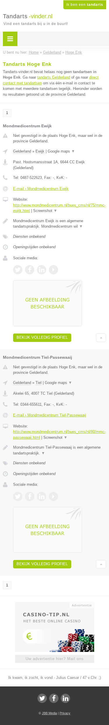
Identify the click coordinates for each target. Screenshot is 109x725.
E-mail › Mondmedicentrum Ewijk (41, 188)
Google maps (61, 151)
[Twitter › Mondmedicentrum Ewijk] (17, 269)
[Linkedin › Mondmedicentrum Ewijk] (41, 269)
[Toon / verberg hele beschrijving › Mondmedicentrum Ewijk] (59, 223)
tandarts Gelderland (53, 77)
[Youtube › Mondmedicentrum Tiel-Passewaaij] (53, 496)
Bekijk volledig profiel (42, 337)
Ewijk (39, 151)
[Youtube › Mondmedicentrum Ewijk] (53, 269)
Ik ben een (84, 5)
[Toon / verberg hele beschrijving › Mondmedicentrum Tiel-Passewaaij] (59, 450)
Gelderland (22, 151)
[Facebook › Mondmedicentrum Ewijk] (29, 269)
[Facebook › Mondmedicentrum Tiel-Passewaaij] (29, 496)
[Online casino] (54, 605)
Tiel (38, 382)
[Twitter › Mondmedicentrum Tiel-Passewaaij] (17, 496)
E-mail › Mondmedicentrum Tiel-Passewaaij (49, 415)
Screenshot (45, 211)
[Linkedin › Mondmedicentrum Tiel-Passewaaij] (41, 496)
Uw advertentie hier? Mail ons (55, 659)
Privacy (65, 713)
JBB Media (49, 713)
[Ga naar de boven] (101, 338)
